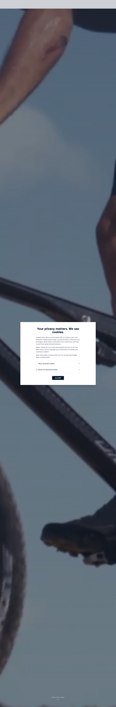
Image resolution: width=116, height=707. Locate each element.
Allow (58, 378)
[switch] (45, 364)
